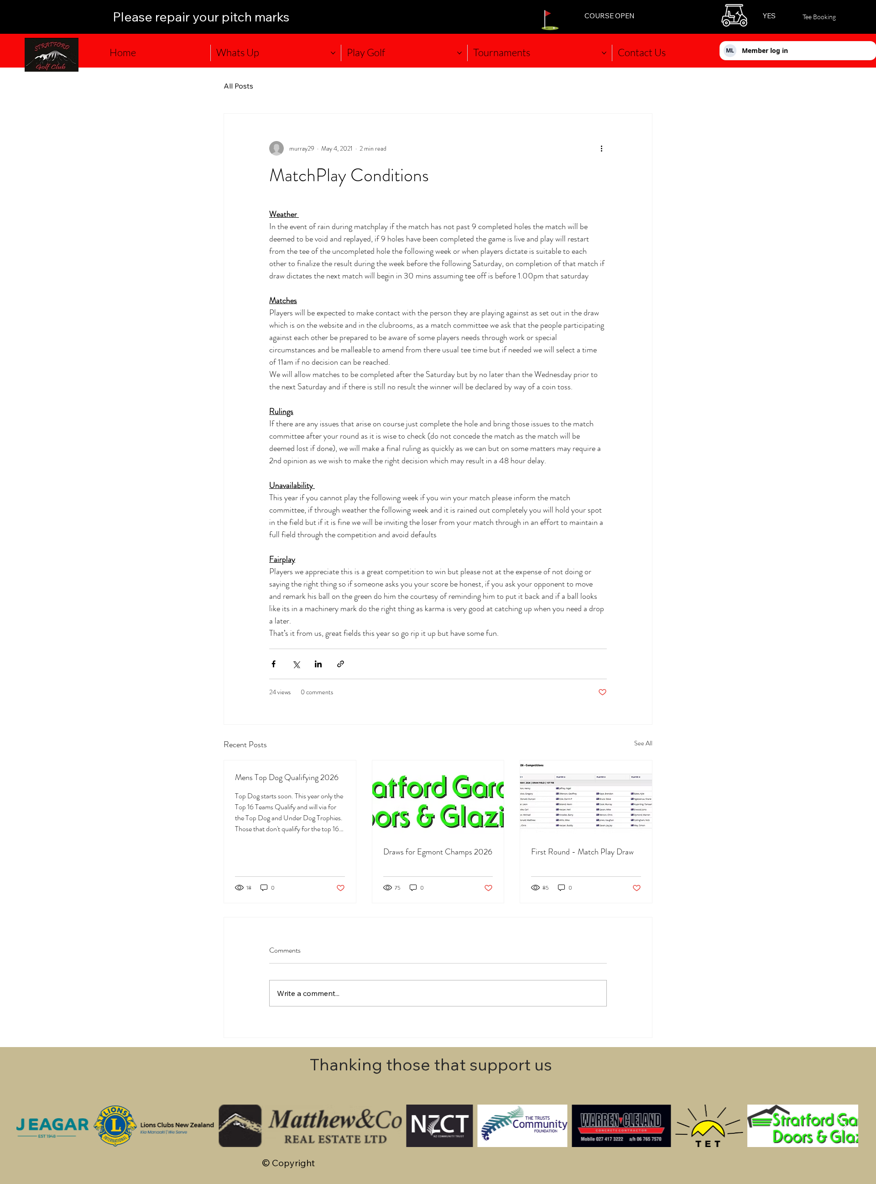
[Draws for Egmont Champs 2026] (438, 797)
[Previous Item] (32, 1126)
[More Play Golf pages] (459, 53)
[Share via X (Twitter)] (296, 664)
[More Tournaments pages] (604, 53)
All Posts (238, 85)
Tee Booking (819, 17)
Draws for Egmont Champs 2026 (437, 852)
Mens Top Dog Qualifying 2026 (287, 777)
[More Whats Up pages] (333, 53)
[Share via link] (340, 664)
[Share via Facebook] (273, 664)
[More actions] (601, 148)
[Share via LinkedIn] (318, 664)
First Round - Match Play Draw (582, 852)
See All (643, 743)
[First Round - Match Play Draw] (586, 797)
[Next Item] (842, 1126)
